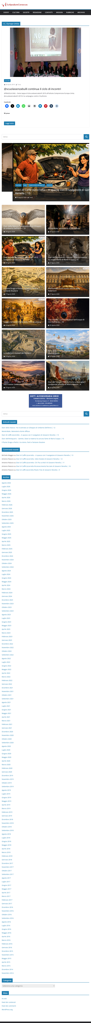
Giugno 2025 (6, 534)
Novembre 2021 (8, 691)
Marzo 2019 (6, 808)
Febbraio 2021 (7, 724)
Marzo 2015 (6, 966)
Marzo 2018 (6, 852)
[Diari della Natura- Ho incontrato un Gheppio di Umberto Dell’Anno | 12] (23, 220)
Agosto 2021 (6, 702)
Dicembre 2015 (7, 951)
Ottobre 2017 (7, 871)
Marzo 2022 (6, 677)
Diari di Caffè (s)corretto (26, 185)
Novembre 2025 (8, 516)
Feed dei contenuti (9, 1002)
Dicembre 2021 (7, 688)
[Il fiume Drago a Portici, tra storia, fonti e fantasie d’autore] (23, 282)
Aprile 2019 (6, 805)
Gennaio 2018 (7, 860)
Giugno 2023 (6, 622)
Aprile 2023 (6, 629)
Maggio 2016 (6, 933)
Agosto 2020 (6, 746)
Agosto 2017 (6, 878)
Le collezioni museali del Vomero (17, 353)
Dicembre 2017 (7, 863)
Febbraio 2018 (7, 856)
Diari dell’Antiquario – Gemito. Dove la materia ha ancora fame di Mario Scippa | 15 (67, 258)
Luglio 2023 (6, 618)
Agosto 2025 (6, 527)
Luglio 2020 (6, 750)
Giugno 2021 (6, 710)
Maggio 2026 (6, 494)
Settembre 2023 (8, 611)
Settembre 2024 (8, 567)
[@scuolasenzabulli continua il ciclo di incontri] (45, 52)
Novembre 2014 (8, 973)
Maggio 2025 (6, 538)
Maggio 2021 (6, 713)
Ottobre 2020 (7, 739)
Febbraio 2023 (7, 636)
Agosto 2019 (6, 790)
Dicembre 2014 (7, 969)
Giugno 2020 (6, 754)
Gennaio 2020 (7, 772)
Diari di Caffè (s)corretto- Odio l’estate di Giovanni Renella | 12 (39, 459)
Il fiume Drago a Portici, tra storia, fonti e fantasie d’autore (21, 289)
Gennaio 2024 (7, 596)
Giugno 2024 (6, 578)
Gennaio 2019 (7, 816)
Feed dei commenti (9, 1006)
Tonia (19, 84)
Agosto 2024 (6, 571)
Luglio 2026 (6, 486)
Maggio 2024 (6, 582)
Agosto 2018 (6, 834)
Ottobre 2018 (7, 827)
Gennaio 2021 (7, 728)
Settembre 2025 (8, 523)
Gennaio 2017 (7, 903)
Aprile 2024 (6, 585)
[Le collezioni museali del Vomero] (23, 344)
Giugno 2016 (6, 929)
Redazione (37, 12)
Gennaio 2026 (7, 508)
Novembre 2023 (8, 604)
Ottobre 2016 (7, 914)
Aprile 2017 (6, 893)
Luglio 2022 (6, 662)
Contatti (49, 12)
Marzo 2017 (6, 896)
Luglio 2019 (6, 794)
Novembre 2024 (8, 560)
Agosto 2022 (6, 658)
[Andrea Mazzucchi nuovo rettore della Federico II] (67, 282)
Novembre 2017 (8, 867)
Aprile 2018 (6, 849)
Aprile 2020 (6, 761)
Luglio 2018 (6, 838)
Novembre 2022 (8, 647)
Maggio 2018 (6, 845)
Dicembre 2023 (7, 600)
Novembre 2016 (8, 911)
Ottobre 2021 (7, 695)
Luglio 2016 (6, 925)
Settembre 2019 (8, 786)
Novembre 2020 (8, 735)
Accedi (4, 999)
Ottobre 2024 (7, 563)
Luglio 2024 (6, 574)
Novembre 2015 (8, 955)
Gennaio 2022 (7, 684)
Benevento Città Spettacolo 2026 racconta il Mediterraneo (66, 352)
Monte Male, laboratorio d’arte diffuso (64, 228)
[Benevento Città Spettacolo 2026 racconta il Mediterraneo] (67, 344)
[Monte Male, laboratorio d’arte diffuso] (67, 220)
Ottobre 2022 (7, 651)
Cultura (15, 12)
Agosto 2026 (6, 483)
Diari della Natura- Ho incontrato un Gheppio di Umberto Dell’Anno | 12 (22, 227)
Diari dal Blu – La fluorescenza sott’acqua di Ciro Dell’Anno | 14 (66, 320)
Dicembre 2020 (7, 732)
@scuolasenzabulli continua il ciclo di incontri (32, 89)
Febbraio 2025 (7, 549)
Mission (59, 12)
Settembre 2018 (8, 830)
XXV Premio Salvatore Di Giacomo (18, 384)
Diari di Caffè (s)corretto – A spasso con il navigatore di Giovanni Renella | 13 (44, 191)
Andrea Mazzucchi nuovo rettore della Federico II (64, 289)
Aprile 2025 (6, 541)
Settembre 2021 (8, 699)
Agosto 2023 (6, 614)
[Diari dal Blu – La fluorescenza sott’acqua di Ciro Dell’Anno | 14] (67, 313)
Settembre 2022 (8, 655)
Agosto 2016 (6, 922)
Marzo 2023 (6, 633)
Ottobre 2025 (7, 519)
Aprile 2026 (6, 497)
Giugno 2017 (6, 885)
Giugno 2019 (6, 797)
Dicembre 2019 (7, 775)
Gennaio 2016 (7, 947)
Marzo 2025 (6, 545)
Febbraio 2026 (7, 505)
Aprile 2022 (6, 673)
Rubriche (70, 12)
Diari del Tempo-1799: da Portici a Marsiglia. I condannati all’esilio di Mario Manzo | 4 (67, 383)
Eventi (6, 12)
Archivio (81, 12)
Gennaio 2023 (7, 640)
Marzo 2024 (6, 589)
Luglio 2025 (6, 530)
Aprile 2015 (6, 962)
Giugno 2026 (6, 490)
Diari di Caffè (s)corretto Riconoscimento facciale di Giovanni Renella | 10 (43, 466)
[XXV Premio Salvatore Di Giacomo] (23, 376)
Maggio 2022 (6, 669)
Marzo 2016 (6, 940)
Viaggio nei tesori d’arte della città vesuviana (22, 322)
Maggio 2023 (6, 625)
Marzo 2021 (6, 721)
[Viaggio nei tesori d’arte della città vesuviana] (23, 313)
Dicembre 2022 (7, 644)
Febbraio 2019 (7, 812)
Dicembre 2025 (7, 512)
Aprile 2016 (6, 936)
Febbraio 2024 (7, 593)
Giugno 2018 (6, 841)
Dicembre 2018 (7, 819)
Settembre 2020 (8, 743)
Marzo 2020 (6, 764)
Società (26, 12)
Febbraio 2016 (7, 944)
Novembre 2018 (8, 823)
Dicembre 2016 (7, 907)
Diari (14, 185)
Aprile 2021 (6, 717)
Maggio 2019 (6, 801)
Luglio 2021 (6, 706)
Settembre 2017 (8, 874)
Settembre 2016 (8, 918)
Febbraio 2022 (7, 680)
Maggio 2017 (6, 889)
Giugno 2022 (6, 666)
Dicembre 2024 (7, 556)
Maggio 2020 (6, 757)
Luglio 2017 (6, 882)
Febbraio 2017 (7, 900)
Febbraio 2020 (7, 768)
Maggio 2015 (6, 958)
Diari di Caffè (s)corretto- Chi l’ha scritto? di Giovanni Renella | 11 (40, 463)
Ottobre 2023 (7, 607)
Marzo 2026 (6, 501)
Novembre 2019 (8, 779)
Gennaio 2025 (7, 552)
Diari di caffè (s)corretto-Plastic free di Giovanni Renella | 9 (38, 470)
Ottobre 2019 (7, 783)
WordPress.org (7, 1009)
